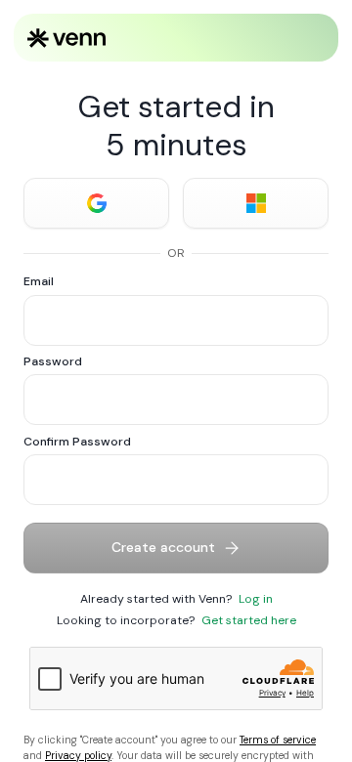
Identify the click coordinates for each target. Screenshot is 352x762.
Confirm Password (77, 441)
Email (38, 281)
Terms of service (278, 740)
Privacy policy (78, 755)
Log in (256, 599)
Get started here (248, 620)
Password (52, 361)
